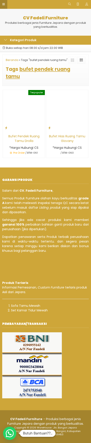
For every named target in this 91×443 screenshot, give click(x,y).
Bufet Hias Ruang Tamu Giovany (67, 138)
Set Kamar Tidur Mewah (29, 310)
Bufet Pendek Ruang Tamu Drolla (24, 138)
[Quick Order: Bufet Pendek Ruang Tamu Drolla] (6, 128)
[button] (9, 433)
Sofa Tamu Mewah (25, 305)
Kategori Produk (22, 40)
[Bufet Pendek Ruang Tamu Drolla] (24, 110)
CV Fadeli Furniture (45, 18)
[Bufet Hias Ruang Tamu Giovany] (67, 110)
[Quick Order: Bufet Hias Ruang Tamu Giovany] (49, 128)
